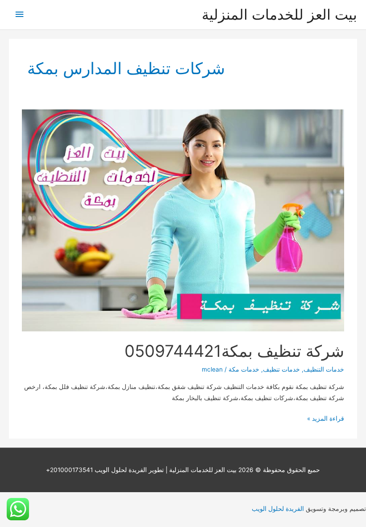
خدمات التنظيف (324, 369)
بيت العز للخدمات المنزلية (279, 14)
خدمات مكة (244, 369)
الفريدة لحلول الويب (278, 508)
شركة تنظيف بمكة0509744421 (234, 351)
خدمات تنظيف (281, 369)
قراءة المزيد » (325, 419)
